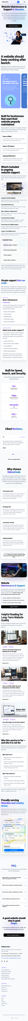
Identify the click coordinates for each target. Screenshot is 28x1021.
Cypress (20, 835)
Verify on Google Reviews (14, 459)
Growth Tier (3, 987)
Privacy (12, 1017)
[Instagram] (2, 961)
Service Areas (4, 1003)
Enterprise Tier (4, 991)
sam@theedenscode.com (15, 958)
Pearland (15, 835)
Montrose (6, 822)
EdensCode (6, 947)
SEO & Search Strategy (6, 971)
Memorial (6, 830)
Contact (3, 1005)
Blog (2, 1000)
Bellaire (13, 828)
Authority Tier (4, 989)
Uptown (18, 828)
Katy (5, 835)
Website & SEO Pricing (6, 985)
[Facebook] (4, 961)
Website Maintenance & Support (8, 978)
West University (7, 828)
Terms (16, 1017)
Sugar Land (10, 835)
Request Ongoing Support (14, 935)
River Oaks (12, 822)
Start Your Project (14, 26)
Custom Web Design (5, 969)
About (2, 998)
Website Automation (5, 973)
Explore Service (14, 606)
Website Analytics (5, 975)
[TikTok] (7, 961)
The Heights (17, 822)
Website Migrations (5, 977)
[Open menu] (24, 2)
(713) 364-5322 (5, 958)
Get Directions (14, 850)
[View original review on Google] (3, 437)
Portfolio (3, 1001)
